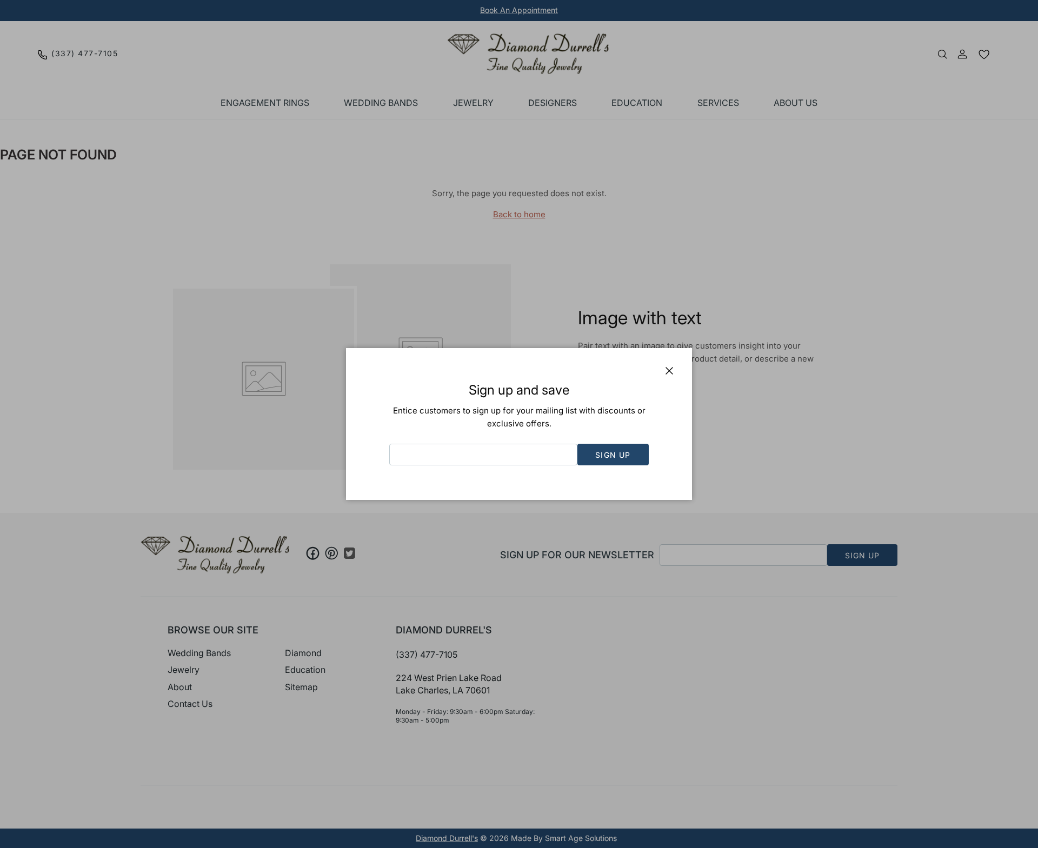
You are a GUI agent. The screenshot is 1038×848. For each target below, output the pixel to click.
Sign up (612, 454)
